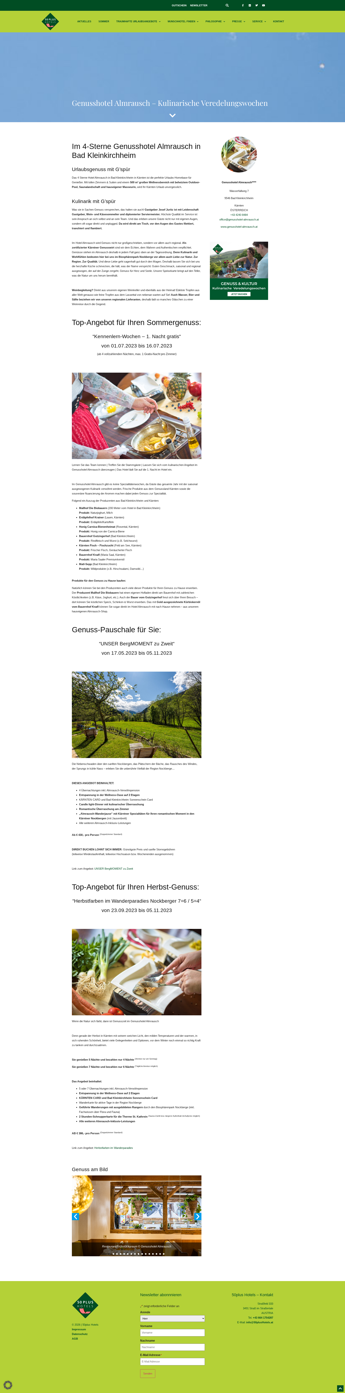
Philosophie (214, 21)
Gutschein (179, 5)
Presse (237, 21)
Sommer (103, 21)
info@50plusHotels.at (259, 1322)
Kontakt (278, 21)
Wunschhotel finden (181, 21)
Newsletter (198, 5)
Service (257, 21)
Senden (147, 1373)
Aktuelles (84, 21)
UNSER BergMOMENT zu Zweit (113, 868)
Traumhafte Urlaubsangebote (136, 21)
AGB (75, 1338)
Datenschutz (80, 1334)
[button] (227, 5)
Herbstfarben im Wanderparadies (114, 1147)
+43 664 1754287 (263, 1317)
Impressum (79, 1329)
